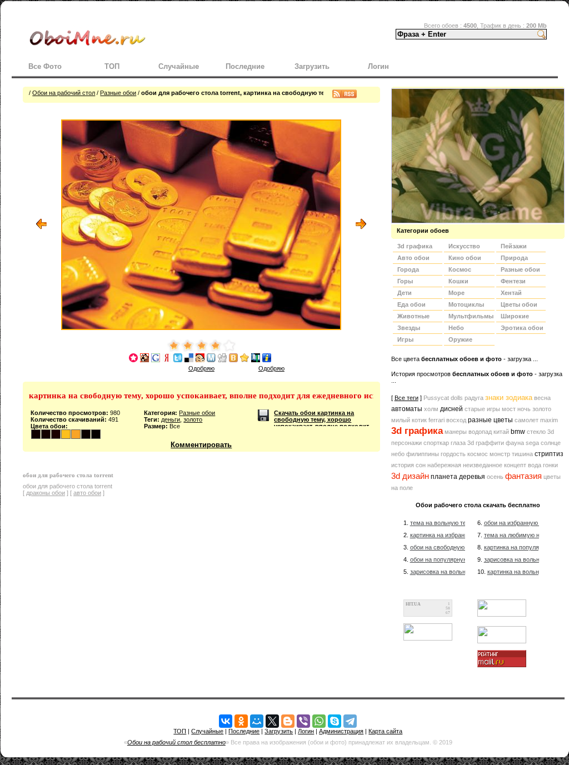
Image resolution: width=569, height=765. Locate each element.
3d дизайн (410, 476)
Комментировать (201, 445)
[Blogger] (288, 721)
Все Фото (45, 66)
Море (456, 292)
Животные (413, 316)
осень (495, 476)
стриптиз (549, 454)
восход (456, 420)
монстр (500, 454)
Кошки (458, 281)
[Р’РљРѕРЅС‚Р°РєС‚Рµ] (225, 721)
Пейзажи (514, 246)
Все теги (406, 397)
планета (444, 477)
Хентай (511, 292)
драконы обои (45, 492)
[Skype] (334, 721)
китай (501, 431)
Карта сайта (385, 731)
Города (408, 269)
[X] (272, 721)
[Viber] (303, 721)
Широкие (515, 316)
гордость (453, 454)
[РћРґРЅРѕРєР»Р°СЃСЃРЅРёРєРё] (241, 721)
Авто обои (413, 257)
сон (421, 465)
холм (431, 409)
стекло (536, 431)
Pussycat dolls (443, 397)
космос (477, 454)
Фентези (513, 281)
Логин (378, 66)
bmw (518, 432)
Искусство (464, 246)
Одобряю (201, 368)
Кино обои (464, 257)
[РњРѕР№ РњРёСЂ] (256, 721)
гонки (550, 465)
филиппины (422, 454)
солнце (551, 442)
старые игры (482, 409)
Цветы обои (519, 304)
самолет (526, 420)
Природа (514, 257)
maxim (549, 420)
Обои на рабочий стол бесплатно (176, 742)
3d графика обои (414, 247)
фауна (515, 442)
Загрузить (312, 66)
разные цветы (490, 420)
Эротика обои (522, 327)
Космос (459, 269)
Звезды (408, 327)
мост (509, 409)
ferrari (436, 420)
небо (398, 454)
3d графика (417, 431)
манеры (456, 431)
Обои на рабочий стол (63, 92)
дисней (451, 409)
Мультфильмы (470, 316)
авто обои (87, 492)
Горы (405, 281)
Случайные (178, 66)
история (402, 465)
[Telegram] (350, 721)
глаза (458, 442)
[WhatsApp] (319, 721)
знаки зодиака (508, 397)
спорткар (436, 442)
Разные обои (118, 92)
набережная (444, 465)
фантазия (523, 476)
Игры (405, 339)
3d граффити (485, 442)
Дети (404, 292)
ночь (524, 409)
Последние (245, 66)
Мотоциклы (466, 304)
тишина (522, 454)
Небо (456, 327)
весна (542, 397)
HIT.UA (413, 604)
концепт (515, 465)
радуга (474, 397)
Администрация (341, 731)
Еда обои (411, 304)
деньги (170, 419)
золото (192, 419)
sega (532, 442)
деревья (472, 477)
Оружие (460, 339)
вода (534, 465)
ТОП (111, 66)
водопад (480, 431)
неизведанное (482, 465)
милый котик (409, 420)
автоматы (406, 409)
